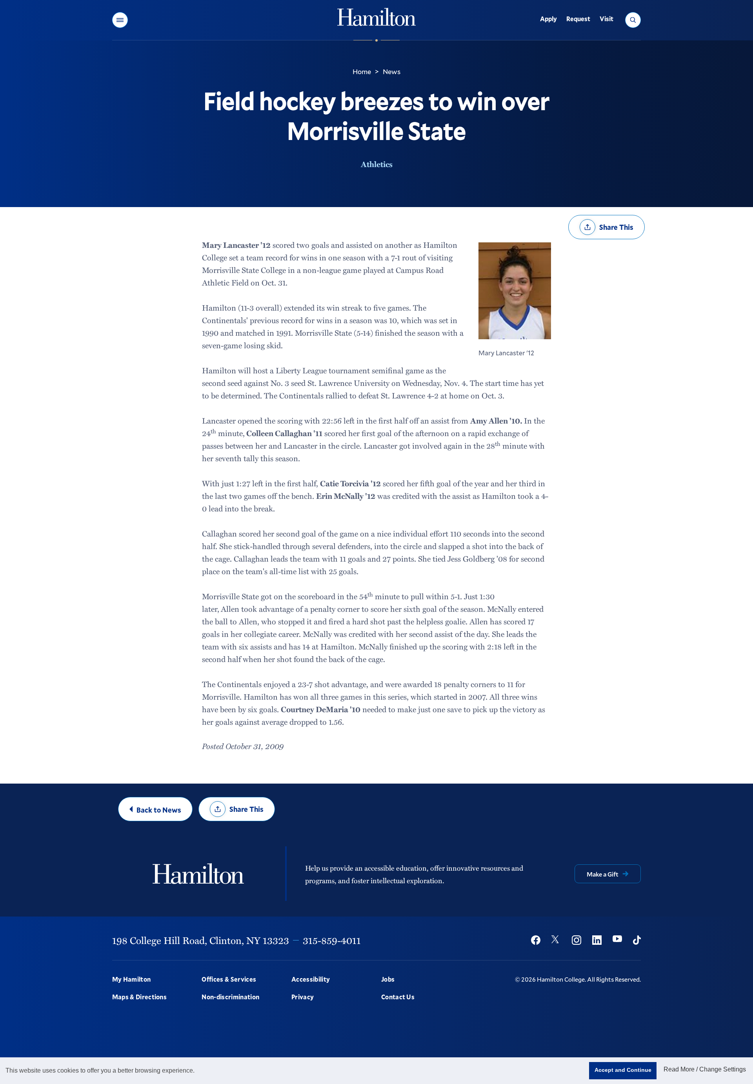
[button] (120, 20)
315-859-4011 (332, 940)
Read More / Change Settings (705, 1069)
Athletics (377, 164)
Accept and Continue (623, 1070)
